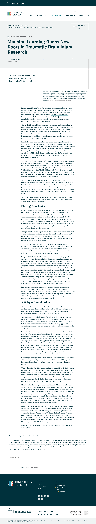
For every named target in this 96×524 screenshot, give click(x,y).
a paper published (29, 108)
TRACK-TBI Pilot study (58, 212)
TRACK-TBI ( (55, 114)
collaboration (66, 117)
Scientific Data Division (31, 467)
